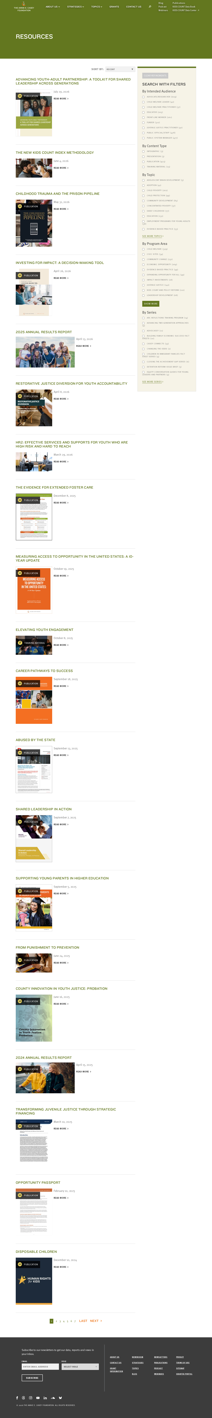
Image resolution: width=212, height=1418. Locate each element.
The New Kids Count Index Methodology (55, 152)
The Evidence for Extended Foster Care (54, 487)
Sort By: (97, 69)
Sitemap (180, 1368)
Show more (151, 303)
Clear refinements (155, 75)
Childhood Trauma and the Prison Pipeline (58, 193)
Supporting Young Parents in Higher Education (62, 878)
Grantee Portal (184, 1373)
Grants (114, 6)
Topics (95, 6)
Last (83, 1321)
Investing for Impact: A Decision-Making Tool (60, 262)
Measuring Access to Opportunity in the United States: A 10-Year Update (75, 558)
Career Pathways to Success (44, 670)
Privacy (180, 1357)
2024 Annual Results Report (44, 1057)
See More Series (152, 382)
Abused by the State (35, 740)
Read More (60, 98)
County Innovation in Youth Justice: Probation (61, 988)
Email (24, 1361)
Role (64, 1361)
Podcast (162, 6)
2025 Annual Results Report (44, 332)
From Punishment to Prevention (47, 947)
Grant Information (116, 1370)
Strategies (74, 6)
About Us (52, 6)
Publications (179, 3)
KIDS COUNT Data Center (184, 10)
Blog (161, 3)
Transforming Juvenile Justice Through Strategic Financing (66, 1111)
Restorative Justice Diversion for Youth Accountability (71, 383)
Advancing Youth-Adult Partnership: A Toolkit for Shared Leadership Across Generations (73, 81)
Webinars (163, 10)
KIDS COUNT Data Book (184, 6)
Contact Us (133, 6)
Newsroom (137, 1357)
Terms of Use (183, 1362)
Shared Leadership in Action (44, 809)
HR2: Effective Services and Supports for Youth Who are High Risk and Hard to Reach (72, 444)
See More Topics (152, 236)
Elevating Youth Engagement (44, 629)
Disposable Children (36, 1251)
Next (95, 1321)
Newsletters (160, 1357)
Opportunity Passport (38, 1182)
